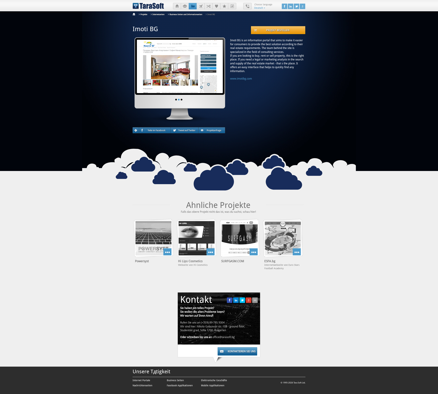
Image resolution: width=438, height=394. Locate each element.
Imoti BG (211, 14)
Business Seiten (175, 380)
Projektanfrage (214, 130)
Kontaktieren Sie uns (242, 351)
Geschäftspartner (208, 6)
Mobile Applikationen (212, 385)
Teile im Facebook (156, 130)
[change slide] (176, 99)
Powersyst (142, 261)
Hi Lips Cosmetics (190, 261)
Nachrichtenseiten (142, 385)
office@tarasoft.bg (223, 337)
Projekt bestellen (277, 30)
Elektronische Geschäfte (214, 380)
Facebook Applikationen (180, 385)
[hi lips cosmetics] (197, 238)
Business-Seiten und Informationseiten (186, 14)
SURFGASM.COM (232, 261)
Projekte (193, 6)
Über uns (185, 6)
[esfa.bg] (283, 238)
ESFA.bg (269, 261)
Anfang (177, 6)
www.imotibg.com (241, 78)
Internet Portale (141, 380)
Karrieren (224, 6)
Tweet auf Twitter (186, 130)
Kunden (201, 6)
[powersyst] (153, 238)
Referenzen (216, 6)
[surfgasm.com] (240, 238)
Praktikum (232, 6)
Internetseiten (158, 14)
